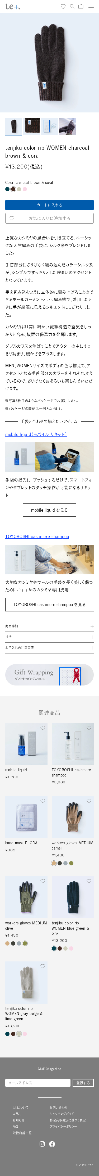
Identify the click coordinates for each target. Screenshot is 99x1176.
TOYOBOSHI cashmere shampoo (37, 536)
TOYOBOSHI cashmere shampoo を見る (49, 604)
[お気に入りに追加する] (42, 727)
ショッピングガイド (62, 1114)
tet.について (21, 1108)
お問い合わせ (59, 1108)
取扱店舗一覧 (22, 1133)
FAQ (15, 1127)
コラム (17, 1114)
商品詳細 (11, 626)
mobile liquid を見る (49, 510)
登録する (83, 1083)
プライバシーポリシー (63, 1127)
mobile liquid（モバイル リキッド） (36, 434)
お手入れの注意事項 (19, 648)
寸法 (8, 637)
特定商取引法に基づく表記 (68, 1120)
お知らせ (18, 1120)
